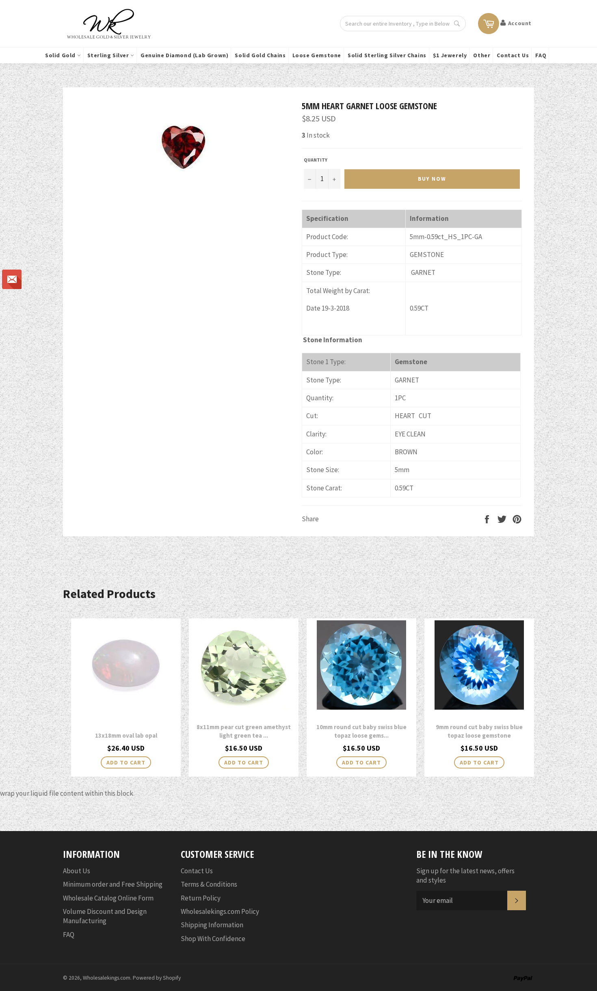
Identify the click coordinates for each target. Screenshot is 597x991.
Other (481, 55)
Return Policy (201, 898)
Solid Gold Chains (260, 55)
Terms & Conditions (209, 884)
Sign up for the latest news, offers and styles (465, 875)
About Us (76, 870)
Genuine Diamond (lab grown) (184, 55)
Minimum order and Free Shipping (112, 884)
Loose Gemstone (316, 55)
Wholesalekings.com (106, 977)
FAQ (540, 55)
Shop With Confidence (213, 938)
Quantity (315, 160)
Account (520, 23)
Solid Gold (61, 55)
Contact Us (513, 55)
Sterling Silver (109, 55)
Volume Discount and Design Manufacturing (105, 916)
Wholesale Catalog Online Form (108, 898)
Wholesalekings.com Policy (220, 911)
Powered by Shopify (157, 977)
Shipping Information (212, 924)
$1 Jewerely (450, 55)
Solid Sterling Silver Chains (387, 55)
